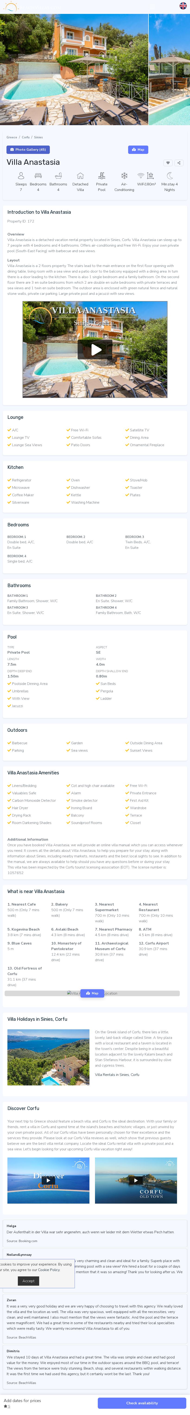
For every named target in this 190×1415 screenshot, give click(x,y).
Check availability (142, 1403)
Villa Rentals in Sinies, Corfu (117, 1074)
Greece (11, 137)
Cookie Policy (49, 1269)
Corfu (25, 137)
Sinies (38, 137)
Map (141, 149)
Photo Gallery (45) (31, 149)
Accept (28, 1281)
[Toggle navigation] (152, 7)
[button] (89, 120)
